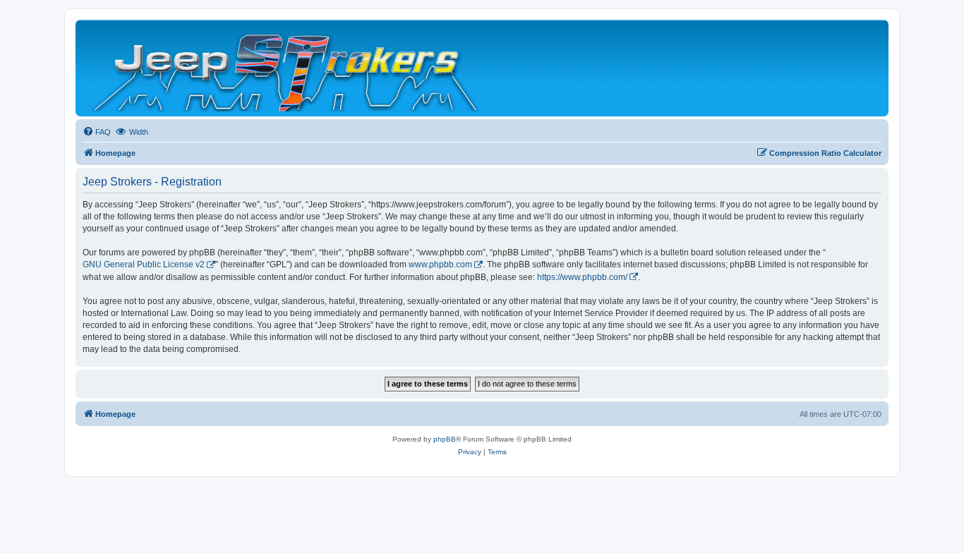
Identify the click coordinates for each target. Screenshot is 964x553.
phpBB (444, 439)
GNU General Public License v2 (144, 264)
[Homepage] (287, 68)
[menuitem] (97, 131)
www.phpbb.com (440, 264)
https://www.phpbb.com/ (582, 277)
